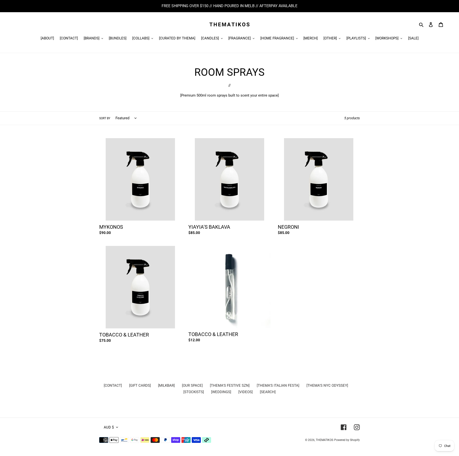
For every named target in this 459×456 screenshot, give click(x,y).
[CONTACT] (113, 385)
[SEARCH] (268, 392)
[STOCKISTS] (193, 392)
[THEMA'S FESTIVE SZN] (230, 385)
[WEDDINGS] (221, 392)
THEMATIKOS (324, 440)
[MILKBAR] (166, 385)
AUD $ (109, 427)
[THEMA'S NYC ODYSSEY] (327, 385)
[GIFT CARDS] (140, 385)
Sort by (104, 118)
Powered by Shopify (347, 440)
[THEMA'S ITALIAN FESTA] (278, 385)
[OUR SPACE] (192, 385)
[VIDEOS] (245, 392)
